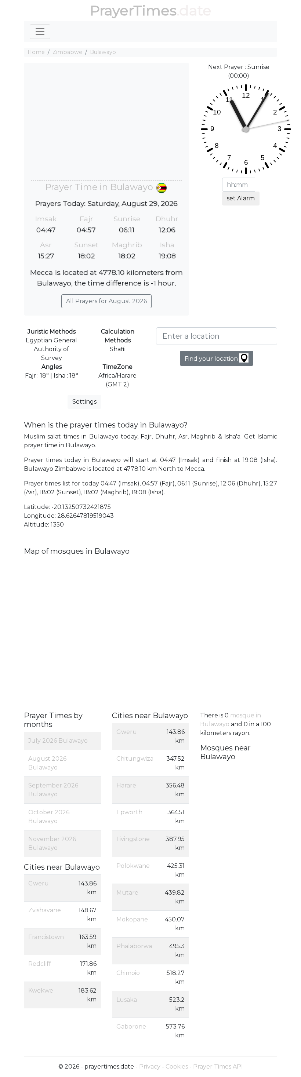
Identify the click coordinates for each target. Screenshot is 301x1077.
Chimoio (128, 972)
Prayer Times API (218, 1066)
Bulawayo (103, 52)
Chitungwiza (134, 758)
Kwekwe (40, 990)
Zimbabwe (67, 52)
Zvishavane (44, 910)
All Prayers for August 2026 (106, 301)
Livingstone (133, 839)
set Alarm (241, 198)
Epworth (129, 812)
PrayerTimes (133, 10)
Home (36, 52)
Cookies (177, 1066)
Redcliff (39, 963)
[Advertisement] (106, 125)
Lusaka (126, 999)
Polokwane (133, 865)
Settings (84, 401)
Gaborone (131, 1026)
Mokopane (132, 919)
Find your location (212, 358)
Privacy (149, 1066)
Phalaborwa (134, 946)
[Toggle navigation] (40, 31)
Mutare (127, 892)
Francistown (46, 937)
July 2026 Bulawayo (58, 740)
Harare (126, 785)
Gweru (38, 883)
